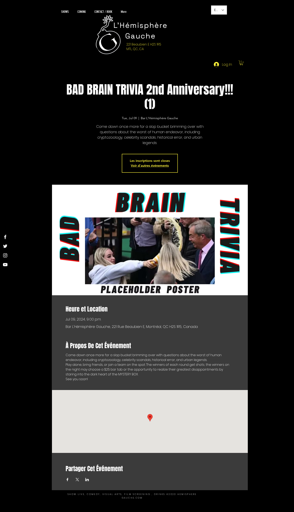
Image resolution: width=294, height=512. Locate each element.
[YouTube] (5, 264)
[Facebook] (5, 237)
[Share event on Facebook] (67, 479)
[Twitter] (5, 246)
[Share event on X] (77, 479)
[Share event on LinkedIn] (87, 479)
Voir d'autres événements (150, 165)
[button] (241, 62)
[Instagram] (5, 255)
